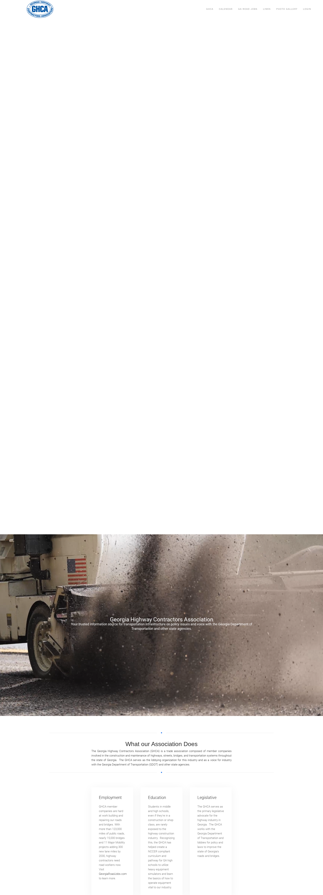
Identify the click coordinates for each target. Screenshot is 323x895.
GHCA (209, 9)
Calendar (226, 9)
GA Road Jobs (247, 9)
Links (267, 9)
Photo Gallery (286, 9)
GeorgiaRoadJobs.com (113, 874)
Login (307, 9)
